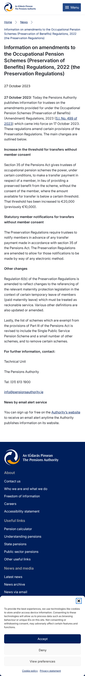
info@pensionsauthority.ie (23, 392)
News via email (15, 592)
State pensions (15, 544)
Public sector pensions (21, 552)
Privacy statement (50, 670)
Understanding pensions (22, 536)
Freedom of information (22, 496)
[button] (79, 601)
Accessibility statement (21, 511)
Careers (10, 504)
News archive (14, 584)
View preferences (42, 661)
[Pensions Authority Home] (20, 7)
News (24, 22)
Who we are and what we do (25, 489)
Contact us (12, 481)
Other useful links (17, 559)
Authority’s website (65, 412)
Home (8, 22)
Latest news (13, 577)
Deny (42, 650)
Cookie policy (30, 670)
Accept (43, 639)
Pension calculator (18, 529)
